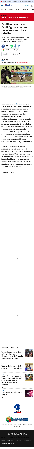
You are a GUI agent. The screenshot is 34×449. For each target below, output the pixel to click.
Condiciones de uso (24, 437)
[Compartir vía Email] (19, 46)
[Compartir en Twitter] (7, 46)
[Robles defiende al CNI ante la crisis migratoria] (29, 367)
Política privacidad (12, 437)
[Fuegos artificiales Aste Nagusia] (29, 393)
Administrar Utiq (27, 440)
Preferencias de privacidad (7, 443)
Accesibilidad (18, 440)
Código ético (10, 440)
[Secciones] (2, 5)
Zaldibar (19, 104)
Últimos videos (9, 347)
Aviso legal (3, 437)
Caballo (12, 172)
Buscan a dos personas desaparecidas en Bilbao (14, 18)
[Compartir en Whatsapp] (11, 46)
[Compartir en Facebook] (3, 46)
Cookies (3, 440)
